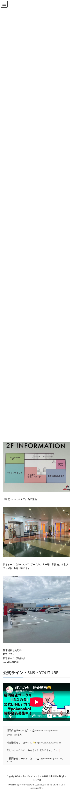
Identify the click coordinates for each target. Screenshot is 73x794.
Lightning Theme (43, 785)
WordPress (24, 785)
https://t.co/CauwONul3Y (48, 742)
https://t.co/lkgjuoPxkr (46, 730)
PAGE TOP (67, 766)
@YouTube (12, 734)
